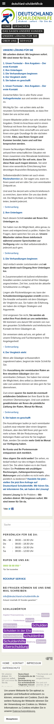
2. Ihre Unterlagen (12, 70)
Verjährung (31, 642)
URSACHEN (21, 26)
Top (47, 659)
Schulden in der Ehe (17, 630)
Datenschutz (11, 668)
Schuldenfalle (12, 636)
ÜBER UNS (10, 41)
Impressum (34, 663)
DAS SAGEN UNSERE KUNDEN (23, 31)
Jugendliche (8, 621)
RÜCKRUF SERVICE (14, 579)
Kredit (30, 620)
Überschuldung (15, 646)
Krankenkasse (19, 621)
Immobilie (36, 615)
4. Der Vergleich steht (14, 77)
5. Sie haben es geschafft (16, 80)
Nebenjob (39, 621)
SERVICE (26, 41)
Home (6, 26)
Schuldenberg (38, 631)
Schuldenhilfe (14, 641)
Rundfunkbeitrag (24, 626)
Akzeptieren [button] (12, 719)
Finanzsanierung (17, 615)
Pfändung (10, 625)
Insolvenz (45, 615)
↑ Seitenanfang (10, 207)
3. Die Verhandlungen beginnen (20, 73)
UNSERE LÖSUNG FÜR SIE (20, 36)
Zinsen (41, 641)
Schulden (39, 625)
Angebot (6, 615)
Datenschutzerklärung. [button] (24, 711)
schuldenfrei (34, 636)
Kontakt (18, 663)
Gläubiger (28, 615)
